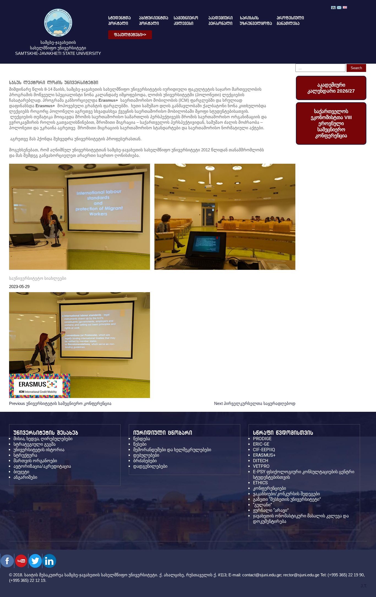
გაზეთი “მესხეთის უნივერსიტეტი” (287, 499)
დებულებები (146, 455)
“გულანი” (262, 504)
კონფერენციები (269, 488)
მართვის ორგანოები (35, 460)
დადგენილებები (150, 466)
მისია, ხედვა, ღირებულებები (42, 438)
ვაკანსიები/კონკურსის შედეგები (286, 493)
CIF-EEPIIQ (264, 449)
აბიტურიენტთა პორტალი (149, 20)
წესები (139, 444)
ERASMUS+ (264, 455)
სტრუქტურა (25, 455)
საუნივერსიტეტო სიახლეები (37, 278)
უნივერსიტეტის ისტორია (38, 449)
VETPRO (261, 466)
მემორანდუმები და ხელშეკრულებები (172, 449)
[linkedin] (49, 561)
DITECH (260, 460)
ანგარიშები (25, 477)
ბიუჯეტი (21, 471)
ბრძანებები (145, 460)
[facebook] (7, 561)
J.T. (364, 585)
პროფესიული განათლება (286, 20)
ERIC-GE (261, 444)
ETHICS (260, 482)
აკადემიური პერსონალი (217, 20)
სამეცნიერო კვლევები (184, 20)
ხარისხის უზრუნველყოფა (251, 20)
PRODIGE (262, 438)
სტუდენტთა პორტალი (117, 20)
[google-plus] (35, 561)
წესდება (141, 438)
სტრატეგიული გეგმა (34, 444)
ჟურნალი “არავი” (271, 510)
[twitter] (21, 561)
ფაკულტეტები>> (130, 35)
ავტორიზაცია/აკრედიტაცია (42, 466)
